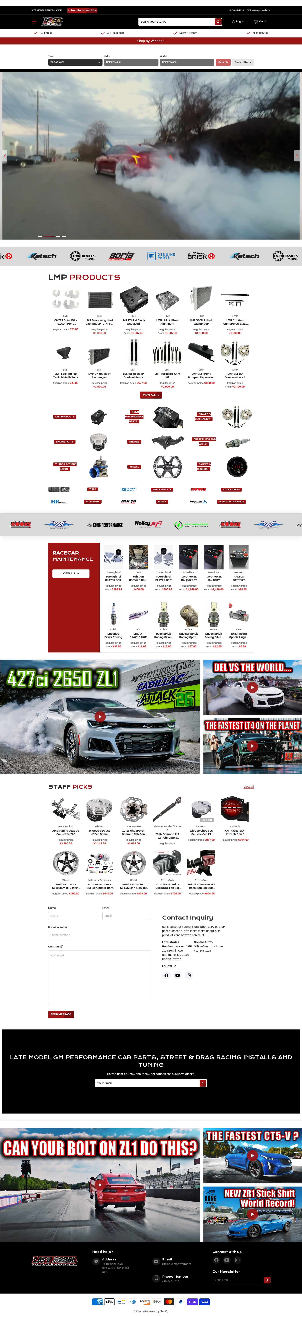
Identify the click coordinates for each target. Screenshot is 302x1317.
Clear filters (243, 62)
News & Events (188, 33)
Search (223, 62)
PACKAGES (46, 33)
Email (106, 908)
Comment (55, 946)
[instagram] (237, 1260)
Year (51, 56)
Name (52, 908)
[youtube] (227, 1260)
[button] (34, 21)
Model (163, 56)
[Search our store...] (218, 21)
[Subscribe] (203, 1083)
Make (107, 56)
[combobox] (180, 22)
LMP (144, 1311)
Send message (61, 1014)
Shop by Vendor (149, 41)
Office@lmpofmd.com (259, 10)
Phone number (58, 927)
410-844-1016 (236, 10)
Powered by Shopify (157, 1311)
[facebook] (216, 1260)
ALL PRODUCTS (115, 33)
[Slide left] (4, 155)
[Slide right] (297, 155)
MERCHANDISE (261, 33)
